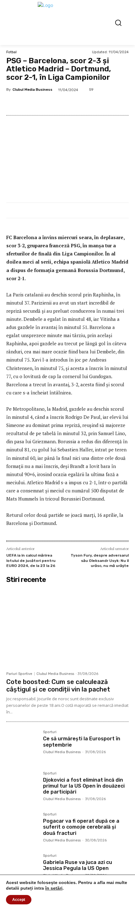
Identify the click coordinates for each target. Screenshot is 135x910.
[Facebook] (32, 103)
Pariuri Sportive (19, 674)
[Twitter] (46, 103)
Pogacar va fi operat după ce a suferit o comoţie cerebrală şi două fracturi (81, 827)
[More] (104, 103)
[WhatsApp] (90, 103)
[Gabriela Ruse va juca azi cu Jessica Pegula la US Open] (22, 870)
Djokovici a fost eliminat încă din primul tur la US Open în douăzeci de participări (84, 786)
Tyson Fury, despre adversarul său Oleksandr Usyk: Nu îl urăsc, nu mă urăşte (100, 560)
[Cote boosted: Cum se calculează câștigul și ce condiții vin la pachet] (67, 627)
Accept (18, 899)
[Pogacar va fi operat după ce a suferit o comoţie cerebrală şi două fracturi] (22, 828)
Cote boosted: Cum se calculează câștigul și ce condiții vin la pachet (58, 685)
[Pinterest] (61, 103)
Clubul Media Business (32, 89)
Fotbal (11, 52)
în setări (53, 888)
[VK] (75, 103)
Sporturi (50, 732)
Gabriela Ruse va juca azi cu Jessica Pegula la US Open (77, 865)
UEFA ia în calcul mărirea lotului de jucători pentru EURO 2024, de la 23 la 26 (31, 560)
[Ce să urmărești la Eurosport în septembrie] (22, 746)
